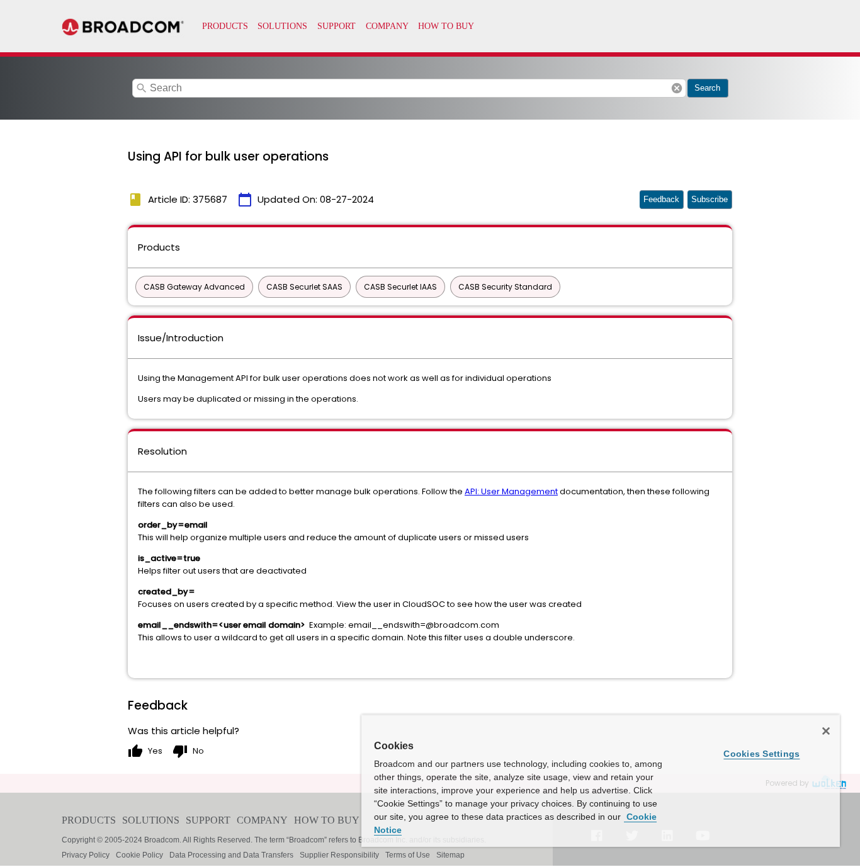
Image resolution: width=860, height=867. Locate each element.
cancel (676, 88)
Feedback (661, 199)
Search (707, 88)
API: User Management (511, 491)
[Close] (826, 731)
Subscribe (709, 199)
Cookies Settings (761, 754)
